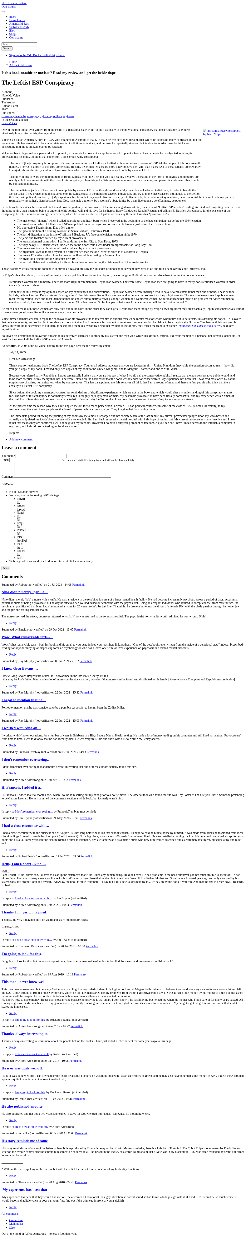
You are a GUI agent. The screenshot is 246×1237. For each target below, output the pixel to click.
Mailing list (16, 1223)
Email (5, 459)
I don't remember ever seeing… (26, 759)
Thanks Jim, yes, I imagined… (26, 912)
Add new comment (20, 439)
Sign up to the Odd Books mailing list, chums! (37, 55)
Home (13, 61)
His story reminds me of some (25, 1141)
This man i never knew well (23, 982)
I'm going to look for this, (22, 954)
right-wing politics (51, 116)
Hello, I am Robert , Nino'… (24, 864)
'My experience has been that (24, 1190)
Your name (8, 455)
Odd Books (9, 6)
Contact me (16, 37)
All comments (10, 1213)
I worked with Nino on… (21, 728)
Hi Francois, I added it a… (23, 787)
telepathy (20, 116)
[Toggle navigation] (3, 11)
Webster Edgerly (19, 27)
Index (12, 16)
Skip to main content (14, 3)
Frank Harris (17, 20)
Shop (12, 34)
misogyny (33, 116)
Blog (12, 30)
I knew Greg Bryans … (20, 668)
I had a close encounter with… (25, 826)
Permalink (78, 584)
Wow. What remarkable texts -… (27, 637)
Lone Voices (9, 123)
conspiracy (8, 116)
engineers (68, 116)
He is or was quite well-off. (22, 1068)
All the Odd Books (20, 65)
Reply (13, 623)
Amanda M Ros (19, 23)
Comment (7, 476)
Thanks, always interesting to (25, 1034)
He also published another (22, 1106)
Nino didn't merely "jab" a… (25, 592)
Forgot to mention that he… (24, 700)
